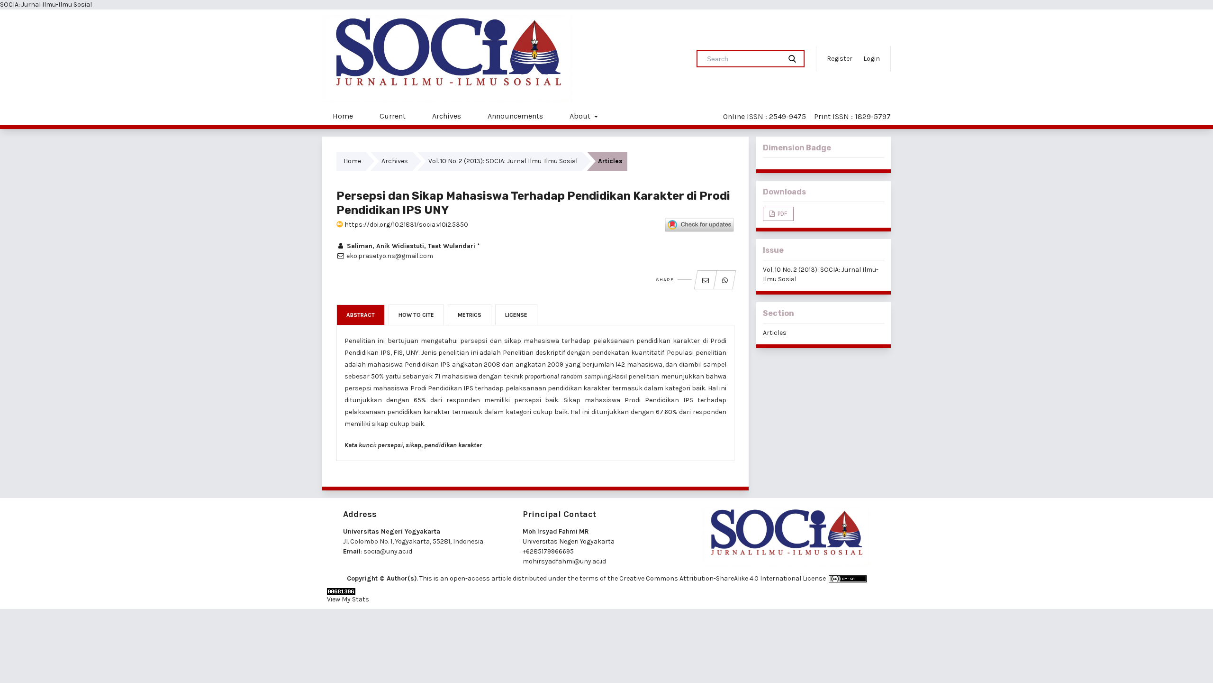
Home (343, 115)
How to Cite (416, 315)
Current (393, 115)
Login (871, 59)
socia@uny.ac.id (387, 551)
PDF (781, 213)
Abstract (360, 315)
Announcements (515, 115)
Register (839, 59)
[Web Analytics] (606, 591)
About (581, 115)
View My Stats (348, 599)
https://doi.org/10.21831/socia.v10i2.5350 (405, 225)
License (516, 315)
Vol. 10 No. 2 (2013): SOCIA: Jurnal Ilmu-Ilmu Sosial (503, 161)
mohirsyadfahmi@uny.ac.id (564, 561)
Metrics (469, 315)
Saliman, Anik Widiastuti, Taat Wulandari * (412, 246)
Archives (446, 115)
